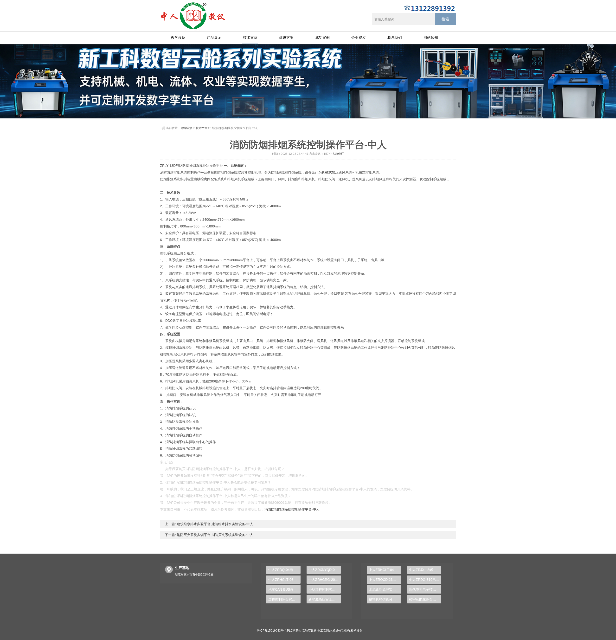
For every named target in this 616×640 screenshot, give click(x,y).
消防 (179, 166)
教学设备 (178, 37)
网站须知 (431, 37)
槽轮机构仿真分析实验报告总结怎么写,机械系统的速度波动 (385, 599)
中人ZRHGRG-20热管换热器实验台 (324, 580)
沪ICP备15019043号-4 (271, 630)
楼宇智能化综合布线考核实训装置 (425, 599)
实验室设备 (309, 630)
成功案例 (322, 37)
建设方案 (286, 37)
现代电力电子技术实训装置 (425, 589)
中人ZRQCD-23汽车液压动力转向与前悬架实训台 (385, 580)
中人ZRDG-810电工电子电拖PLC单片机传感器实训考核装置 (425, 580)
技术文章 (250, 37)
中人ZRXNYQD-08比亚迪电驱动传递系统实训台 (324, 570)
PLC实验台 (294, 630)
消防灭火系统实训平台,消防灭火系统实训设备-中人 (214, 535)
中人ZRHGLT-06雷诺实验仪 (284, 580)
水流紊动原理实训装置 (385, 589)
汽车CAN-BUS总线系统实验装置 (284, 589)
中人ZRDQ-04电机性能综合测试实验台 (284, 570)
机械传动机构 (341, 630)
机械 (325, 172)
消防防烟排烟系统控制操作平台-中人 (292, 509)
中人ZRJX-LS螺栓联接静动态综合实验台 (425, 570)
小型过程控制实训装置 (324, 589)
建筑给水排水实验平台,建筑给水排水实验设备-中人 (214, 524)
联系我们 (394, 37)
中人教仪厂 (336, 153)
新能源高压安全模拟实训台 (324, 599)
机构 (166, 300)
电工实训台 (324, 630)
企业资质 (358, 37)
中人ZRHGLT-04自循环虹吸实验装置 (385, 570)
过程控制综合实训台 (283, 599)
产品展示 (214, 37)
